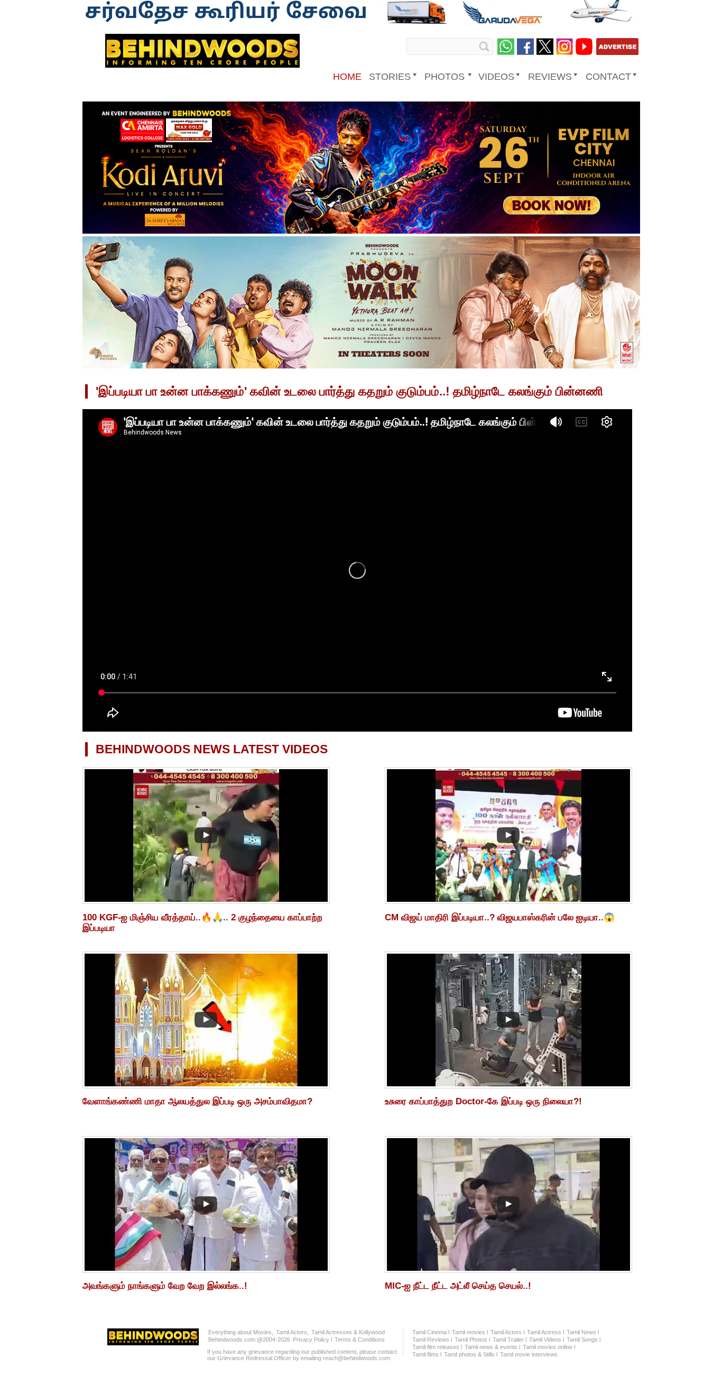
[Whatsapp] (505, 46)
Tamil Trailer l (509, 1339)
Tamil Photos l (472, 1339)
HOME (347, 76)
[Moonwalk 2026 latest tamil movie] (361, 366)
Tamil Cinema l (430, 1332)
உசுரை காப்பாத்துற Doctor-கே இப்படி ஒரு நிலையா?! (483, 1101)
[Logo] (202, 64)
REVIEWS (550, 76)
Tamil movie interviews (529, 1354)
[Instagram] (564, 46)
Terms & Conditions (360, 1339)
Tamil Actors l (507, 1332)
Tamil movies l (470, 1332)
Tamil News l (583, 1332)
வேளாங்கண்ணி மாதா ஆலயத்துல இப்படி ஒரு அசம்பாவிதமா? (197, 1101)
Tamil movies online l (549, 1347)
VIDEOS (496, 76)
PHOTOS (444, 76)
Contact (608, 76)
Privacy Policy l (312, 1339)
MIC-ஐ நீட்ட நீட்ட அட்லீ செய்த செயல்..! (458, 1286)
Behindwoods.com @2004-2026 (249, 1339)
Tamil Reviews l (432, 1339)
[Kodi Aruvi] (361, 231)
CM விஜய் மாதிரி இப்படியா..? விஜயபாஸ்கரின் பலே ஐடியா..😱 (500, 917)
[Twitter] (544, 46)
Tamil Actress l (545, 1332)
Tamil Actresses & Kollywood (348, 1332)
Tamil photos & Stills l (470, 1354)
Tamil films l (426, 1354)
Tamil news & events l (492, 1347)
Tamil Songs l (583, 1339)
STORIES (390, 76)
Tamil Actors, (292, 1332)
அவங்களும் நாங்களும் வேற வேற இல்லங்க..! (164, 1286)
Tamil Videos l (546, 1339)
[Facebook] (525, 46)
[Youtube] (584, 46)
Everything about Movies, (240, 1332)
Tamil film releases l (437, 1347)
